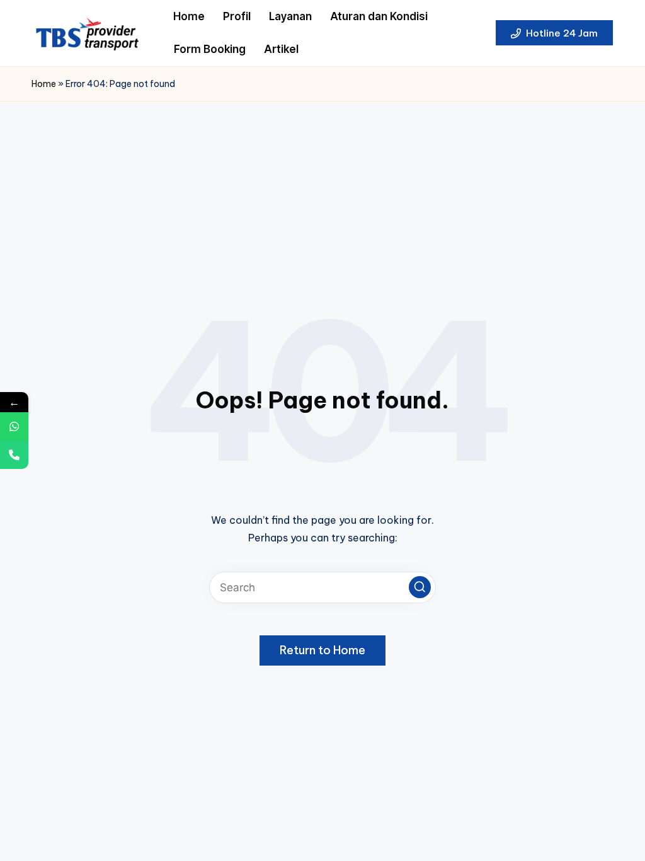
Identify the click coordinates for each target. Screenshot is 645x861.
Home (43, 84)
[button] (554, 33)
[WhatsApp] (14, 426)
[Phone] (14, 455)
